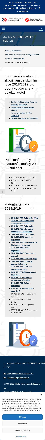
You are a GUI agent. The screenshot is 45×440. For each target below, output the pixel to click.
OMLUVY (25, 5)
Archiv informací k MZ (15, 59)
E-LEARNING (17, 3)
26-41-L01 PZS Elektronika (22, 226)
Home (7, 51)
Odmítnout (22, 424)
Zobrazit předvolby (22, 430)
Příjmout (22, 417)
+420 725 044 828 (29, 363)
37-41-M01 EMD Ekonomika (22, 234)
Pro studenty (16, 51)
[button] (41, 395)
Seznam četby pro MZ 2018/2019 (24, 118)
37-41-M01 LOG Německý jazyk (24, 259)
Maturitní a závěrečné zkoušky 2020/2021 (23, 55)
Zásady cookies (21, 436)
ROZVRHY (12, 5)
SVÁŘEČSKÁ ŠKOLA (28, 8)
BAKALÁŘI (32, 3)
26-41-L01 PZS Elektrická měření (24, 218)
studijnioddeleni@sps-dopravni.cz (20, 374)
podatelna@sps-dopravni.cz (18, 378)
